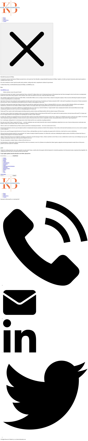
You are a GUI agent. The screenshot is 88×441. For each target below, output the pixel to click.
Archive (4, 159)
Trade (4, 172)
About (4, 18)
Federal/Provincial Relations (9, 166)
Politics (4, 169)
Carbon (4, 161)
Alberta (4, 158)
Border (4, 160)
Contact (4, 21)
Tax (4, 170)
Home (4, 17)
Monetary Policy (6, 168)
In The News (5, 20)
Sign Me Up (15, 155)
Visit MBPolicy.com (5, 89)
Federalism (5, 167)
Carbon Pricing (6, 162)
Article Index (3, 174)
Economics (5, 163)
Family (4, 165)
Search (14, 175)
